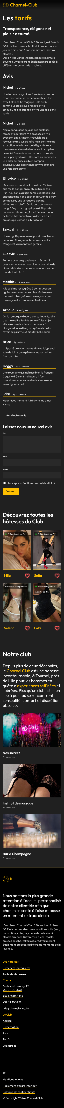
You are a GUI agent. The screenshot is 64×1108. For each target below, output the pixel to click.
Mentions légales (13, 1079)
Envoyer (11, 491)
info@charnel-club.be (16, 1008)
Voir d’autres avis (16, 415)
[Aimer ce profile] (27, 576)
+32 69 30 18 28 (12, 1002)
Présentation (11, 1027)
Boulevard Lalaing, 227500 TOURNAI (16, 988)
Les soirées (9, 1045)
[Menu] (59, 5)
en (4, 1072)
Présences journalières (16, 968)
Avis (4, 433)
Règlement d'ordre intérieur (20, 1085)
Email (5, 469)
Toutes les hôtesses (14, 974)
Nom (5, 456)
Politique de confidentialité (39, 483)
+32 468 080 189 (13, 996)
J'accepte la (31, 483)
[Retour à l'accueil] (20, 5)
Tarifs (6, 1039)
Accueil (7, 1020)
